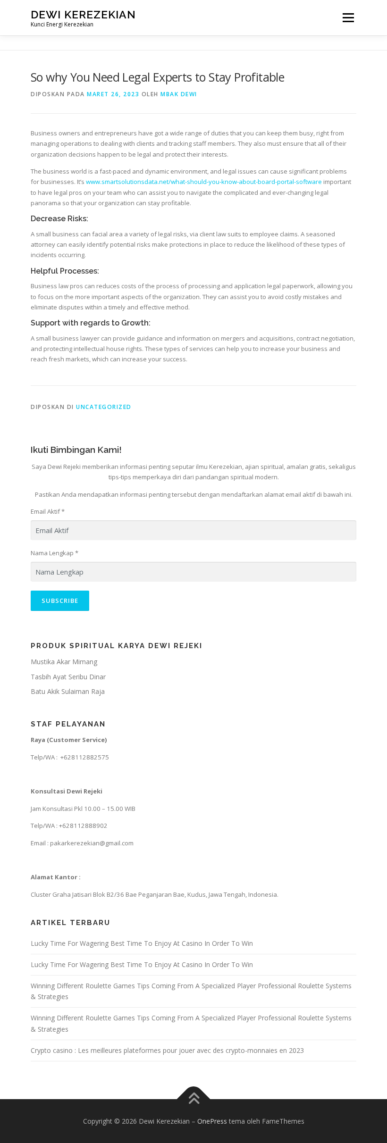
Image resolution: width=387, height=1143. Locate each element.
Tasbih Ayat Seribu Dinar (68, 676)
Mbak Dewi (178, 94)
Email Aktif (48, 511)
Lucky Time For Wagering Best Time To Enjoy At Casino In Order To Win (142, 943)
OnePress (212, 1121)
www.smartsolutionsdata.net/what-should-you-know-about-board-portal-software (204, 181)
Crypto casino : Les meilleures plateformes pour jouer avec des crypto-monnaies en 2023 (167, 1050)
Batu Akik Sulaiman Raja (68, 691)
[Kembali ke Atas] (193, 1099)
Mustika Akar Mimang (64, 661)
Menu (348, 17)
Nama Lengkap (54, 553)
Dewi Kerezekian (83, 14)
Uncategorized (104, 407)
